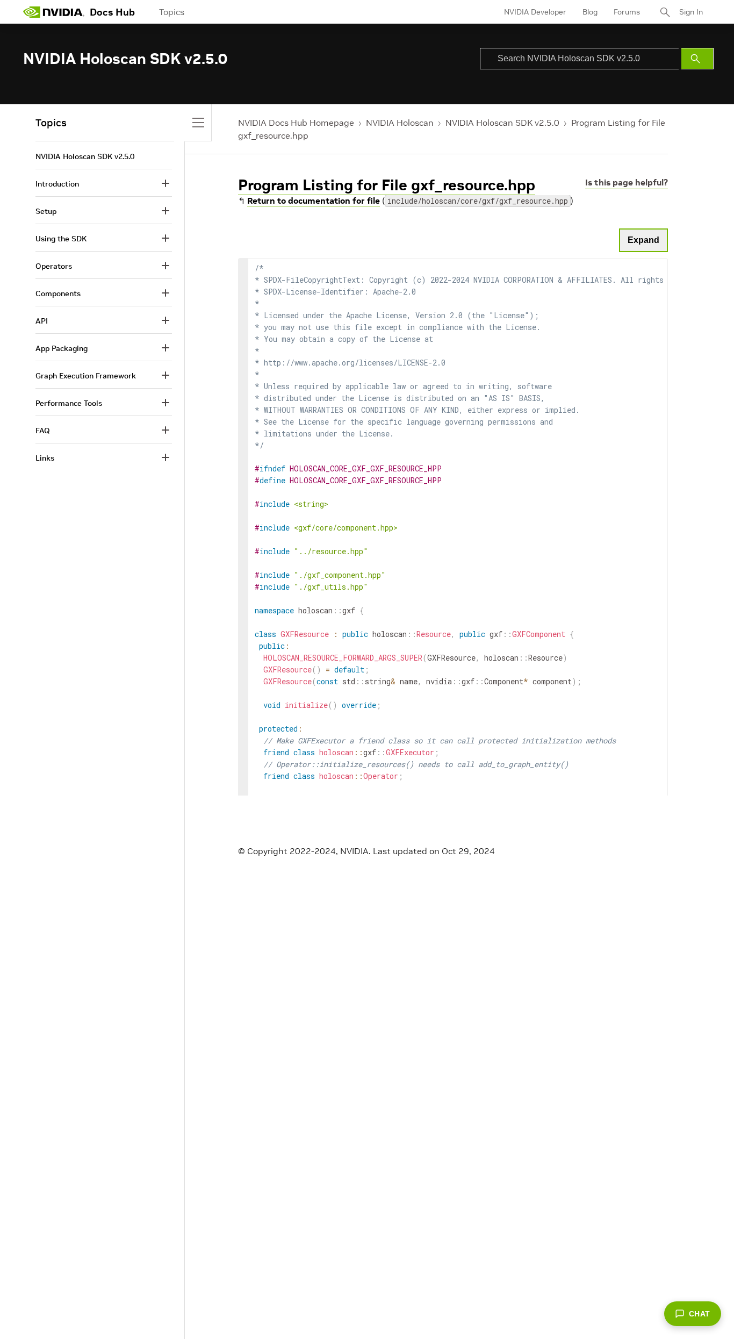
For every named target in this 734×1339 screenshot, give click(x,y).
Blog (590, 12)
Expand (643, 240)
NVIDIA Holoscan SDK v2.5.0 (502, 122)
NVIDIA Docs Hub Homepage (296, 122)
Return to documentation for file (313, 200)
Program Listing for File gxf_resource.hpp (386, 185)
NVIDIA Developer (535, 12)
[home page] (53, 12)
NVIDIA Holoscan (400, 122)
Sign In (691, 12)
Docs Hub (112, 12)
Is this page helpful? (626, 182)
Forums (627, 12)
